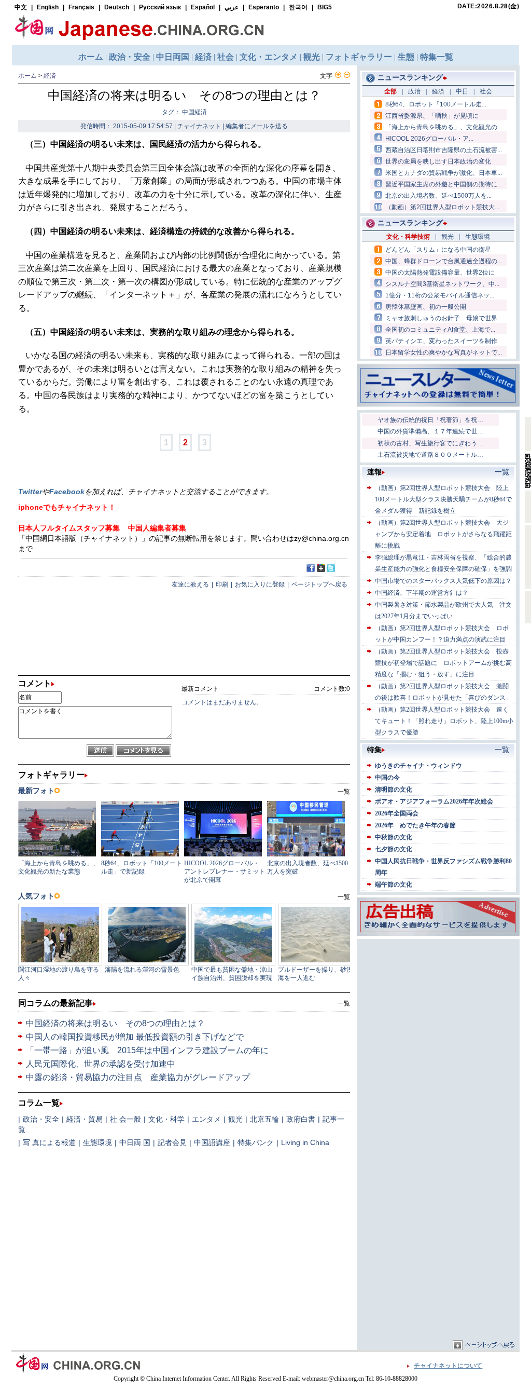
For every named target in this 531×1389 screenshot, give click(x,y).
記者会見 (172, 1142)
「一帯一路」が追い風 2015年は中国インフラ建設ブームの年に (147, 1050)
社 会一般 (125, 1119)
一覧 (344, 1003)
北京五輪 (264, 1119)
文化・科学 (166, 1119)
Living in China (305, 1142)
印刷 (222, 584)
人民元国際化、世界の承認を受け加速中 (100, 1063)
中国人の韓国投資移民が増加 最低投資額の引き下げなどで (135, 1036)
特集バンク (255, 1142)
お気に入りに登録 (260, 584)
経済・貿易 (84, 1119)
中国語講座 (212, 1142)
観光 (235, 1119)
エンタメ (206, 1119)
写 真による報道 (49, 1142)
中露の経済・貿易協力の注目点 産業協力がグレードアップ (138, 1077)
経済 (50, 75)
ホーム (27, 75)
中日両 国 (134, 1142)
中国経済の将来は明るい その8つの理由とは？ (115, 1023)
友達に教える (190, 584)
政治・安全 (41, 1119)
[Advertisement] (438, 1006)
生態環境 (97, 1142)
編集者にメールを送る (257, 126)
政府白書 (300, 1119)
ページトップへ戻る (319, 584)
